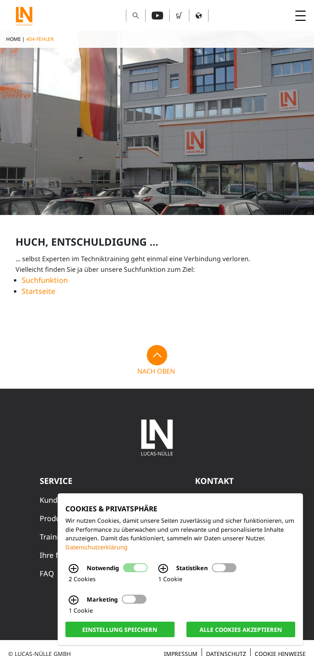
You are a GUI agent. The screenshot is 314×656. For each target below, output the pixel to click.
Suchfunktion (45, 280)
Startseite (38, 291)
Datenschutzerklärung (96, 547)
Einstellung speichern (119, 629)
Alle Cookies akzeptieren (241, 629)
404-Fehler (40, 39)
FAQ (47, 573)
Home (13, 39)
